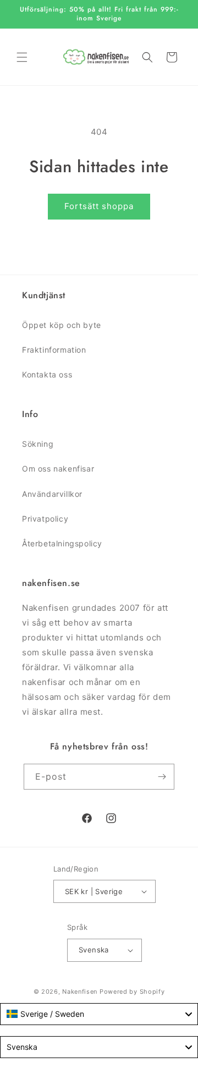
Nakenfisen (79, 991)
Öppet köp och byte (61, 325)
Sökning (37, 443)
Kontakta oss (47, 374)
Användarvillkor (52, 494)
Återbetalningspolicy (62, 543)
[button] (22, 57)
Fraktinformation (54, 349)
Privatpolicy (45, 518)
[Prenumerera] (162, 777)
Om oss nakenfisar (58, 468)
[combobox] (99, 1014)
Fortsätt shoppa (99, 206)
